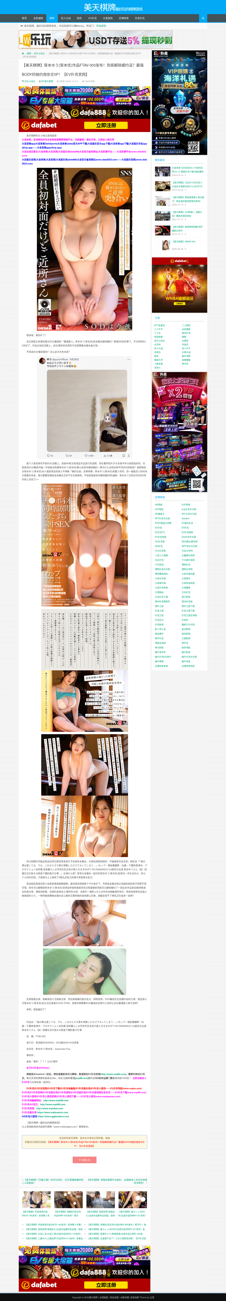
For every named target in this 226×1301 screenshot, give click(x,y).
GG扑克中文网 (189, 536)
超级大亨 (158, 359)
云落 (152, 1297)
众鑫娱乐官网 (188, 555)
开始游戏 (101, 26)
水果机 (185, 340)
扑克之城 (159, 610)
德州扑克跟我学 (162, 601)
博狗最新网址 (161, 573)
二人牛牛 (158, 329)
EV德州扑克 (187, 522)
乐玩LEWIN (187, 550)
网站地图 (114, 1297)
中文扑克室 (160, 550)
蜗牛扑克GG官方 (163, 656)
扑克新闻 (159, 624)
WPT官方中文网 (189, 546)
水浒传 (157, 344)
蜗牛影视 (186, 652)
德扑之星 (159, 605)
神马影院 (159, 647)
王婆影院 (186, 638)
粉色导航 (186, 647)
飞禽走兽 (158, 363)
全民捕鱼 (38, 18)
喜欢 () (86, 1159)
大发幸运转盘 (188, 582)
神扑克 (185, 642)
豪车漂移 (186, 355)
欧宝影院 (186, 633)
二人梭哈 (186, 325)
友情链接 (103, 1297)
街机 (79, 18)
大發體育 (186, 587)
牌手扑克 (159, 638)
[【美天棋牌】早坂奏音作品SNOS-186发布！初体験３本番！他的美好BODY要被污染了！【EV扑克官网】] (36, 1199)
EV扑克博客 (187, 532)
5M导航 (158, 504)
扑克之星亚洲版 (189, 615)
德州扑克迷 (187, 601)
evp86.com (81, 1078)
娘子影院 (186, 596)
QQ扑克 (159, 546)
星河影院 (186, 629)
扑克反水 (159, 619)
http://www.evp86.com (113, 1074)
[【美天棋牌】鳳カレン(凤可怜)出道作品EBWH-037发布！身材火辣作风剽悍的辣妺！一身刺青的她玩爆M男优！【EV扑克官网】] (133, 1199)
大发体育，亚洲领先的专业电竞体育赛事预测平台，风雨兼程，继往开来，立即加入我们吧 (68, 139)
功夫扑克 (159, 559)
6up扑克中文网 (189, 509)
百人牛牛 (186, 348)
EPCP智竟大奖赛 (163, 522)
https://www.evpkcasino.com (52, 1112)
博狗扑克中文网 (162, 569)
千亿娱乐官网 (188, 559)
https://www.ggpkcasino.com (53, 1116)
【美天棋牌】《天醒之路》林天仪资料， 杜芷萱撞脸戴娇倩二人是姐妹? (52, 1181)
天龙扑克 (140, 18)
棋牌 (51, 18)
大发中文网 (160, 578)
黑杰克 (185, 363)
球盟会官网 (160, 642)
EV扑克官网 (160, 536)
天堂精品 (159, 592)
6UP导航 (159, 509)
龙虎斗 (157, 367)
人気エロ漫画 (161, 555)
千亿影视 (159, 564)
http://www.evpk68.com (52, 1104)
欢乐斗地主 (39, 53)
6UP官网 (186, 504)
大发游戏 (108, 18)
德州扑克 (186, 332)
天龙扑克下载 (161, 596)
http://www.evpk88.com (56, 1100)
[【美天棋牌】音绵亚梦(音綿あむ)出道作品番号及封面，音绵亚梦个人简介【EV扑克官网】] (100, 1199)
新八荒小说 (160, 629)
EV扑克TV (160, 532)
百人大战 (66, 18)
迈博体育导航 (188, 665)
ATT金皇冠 (159, 325)
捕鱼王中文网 (188, 624)
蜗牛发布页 (160, 652)
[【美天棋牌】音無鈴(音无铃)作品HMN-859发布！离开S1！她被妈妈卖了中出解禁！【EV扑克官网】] (68, 1199)
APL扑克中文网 (189, 513)
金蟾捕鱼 (186, 359)
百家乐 (157, 352)
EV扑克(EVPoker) (40, 1067)
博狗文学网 (187, 569)
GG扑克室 (160, 541)
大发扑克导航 (161, 587)
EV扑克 (92, 18)
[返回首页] (23, 53)
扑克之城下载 (188, 610)
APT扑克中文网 (162, 518)
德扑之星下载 (188, 605)
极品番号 (159, 633)
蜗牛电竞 (186, 661)
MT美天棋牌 (47, 81)
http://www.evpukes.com (49, 1108)
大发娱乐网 (160, 582)
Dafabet (185, 518)
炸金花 (185, 344)
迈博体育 (124, 18)
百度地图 (134, 1297)
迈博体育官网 (161, 665)
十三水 (157, 332)
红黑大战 (186, 352)
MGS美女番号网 (189, 541)
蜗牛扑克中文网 (189, 656)
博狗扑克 (186, 564)
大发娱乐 (186, 578)
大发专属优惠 (188, 573)
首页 (24, 18)
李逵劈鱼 (158, 336)
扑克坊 (185, 619)
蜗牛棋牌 (159, 661)
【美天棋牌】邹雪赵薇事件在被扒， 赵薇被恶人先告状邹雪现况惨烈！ (117, 1181)
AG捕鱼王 (160, 513)
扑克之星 (159, 615)
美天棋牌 (93, 1297)
